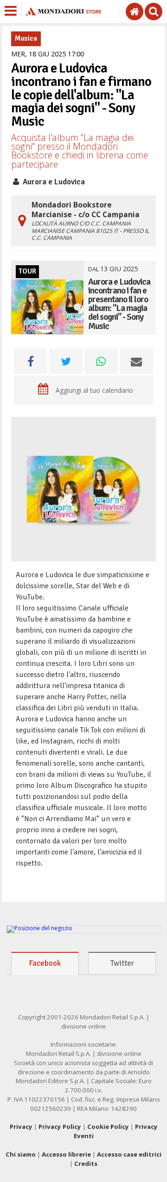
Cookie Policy (108, 1126)
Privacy (21, 1126)
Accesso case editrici (129, 1154)
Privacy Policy (60, 1126)
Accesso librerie (66, 1154)
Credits (85, 1163)
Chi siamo (21, 1154)
